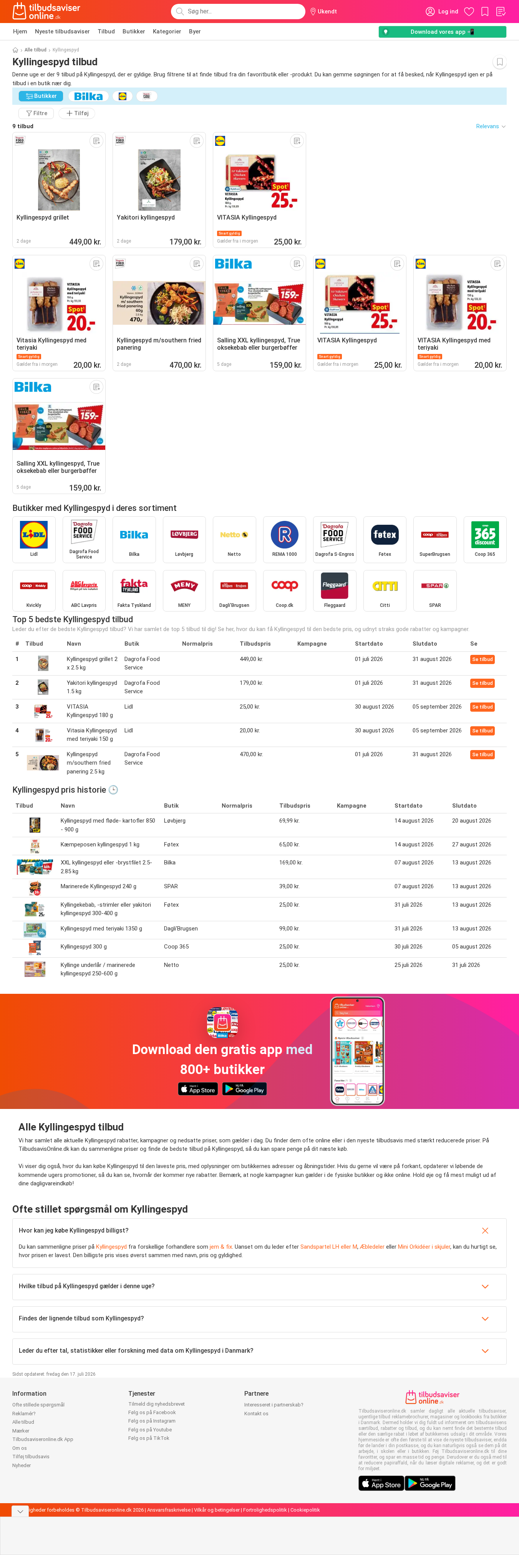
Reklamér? (24, 1413)
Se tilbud (482, 659)
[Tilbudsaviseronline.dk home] (46, 11)
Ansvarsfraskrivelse (169, 1510)
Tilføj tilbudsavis (31, 1456)
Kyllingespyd (111, 1246)
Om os (19, 1448)
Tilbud (106, 31)
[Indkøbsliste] (500, 11)
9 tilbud (22, 126)
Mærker (20, 1431)
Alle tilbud (35, 50)
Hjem (20, 31)
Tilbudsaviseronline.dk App (42, 1439)
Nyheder (21, 1465)
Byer (195, 31)
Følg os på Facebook (152, 1412)
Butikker (134, 31)
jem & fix (221, 1246)
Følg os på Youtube (150, 1430)
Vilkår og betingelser (217, 1510)
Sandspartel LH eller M (328, 1246)
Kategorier (167, 31)
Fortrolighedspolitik (265, 1510)
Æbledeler (372, 1246)
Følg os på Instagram (152, 1421)
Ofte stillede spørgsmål (38, 1405)
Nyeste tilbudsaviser (62, 31)
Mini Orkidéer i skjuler (424, 1246)
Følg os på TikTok (148, 1438)
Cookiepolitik (305, 1510)
